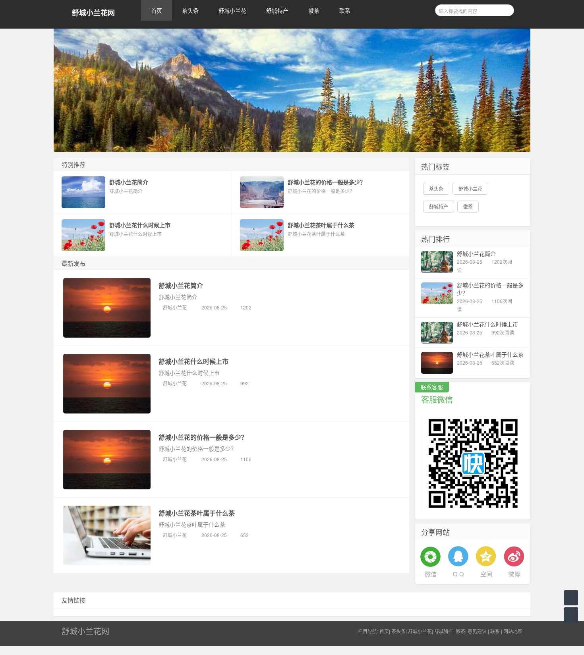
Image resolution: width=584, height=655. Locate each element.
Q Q (458, 574)
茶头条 (190, 10)
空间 (486, 574)
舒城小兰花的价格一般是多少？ (203, 437)
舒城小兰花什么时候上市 (193, 361)
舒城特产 (277, 10)
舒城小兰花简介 (181, 285)
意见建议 (477, 631)
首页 (156, 10)
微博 (514, 574)
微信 (431, 574)
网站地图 (512, 631)
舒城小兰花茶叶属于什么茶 (197, 513)
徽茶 (313, 10)
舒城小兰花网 (93, 13)
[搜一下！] (505, 9)
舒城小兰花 (232, 10)
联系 (344, 10)
